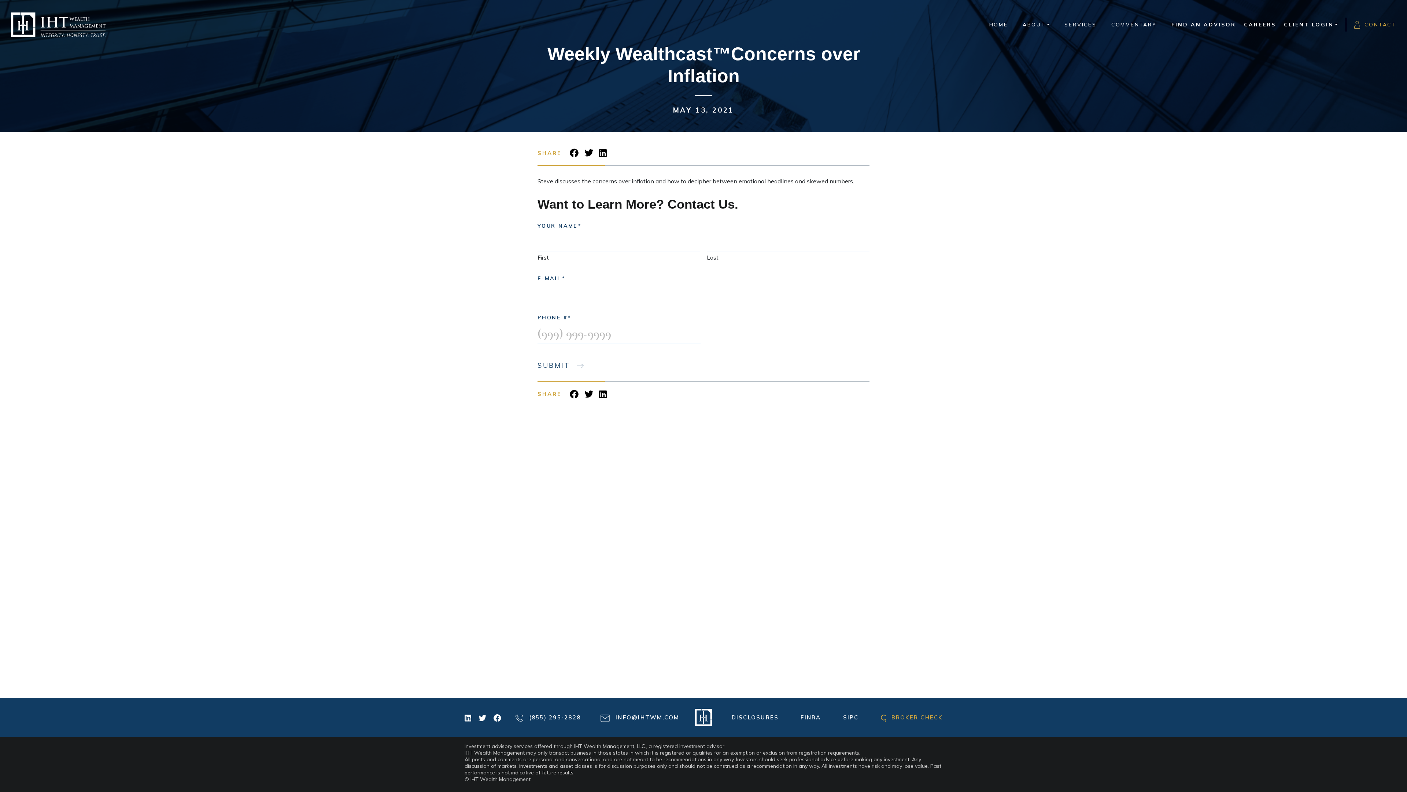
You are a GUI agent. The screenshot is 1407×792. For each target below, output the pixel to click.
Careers (1260, 24)
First (543, 257)
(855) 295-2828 (554, 717)
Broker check (915, 717)
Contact (1380, 24)
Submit (554, 366)
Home (998, 24)
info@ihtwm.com (646, 717)
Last (713, 257)
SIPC (851, 717)
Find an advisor (1203, 24)
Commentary (1134, 24)
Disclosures (755, 717)
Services (1080, 24)
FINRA (811, 717)
